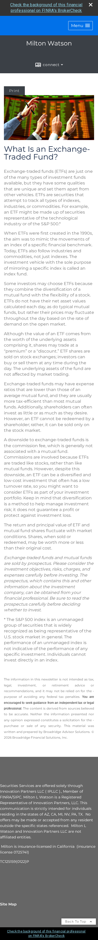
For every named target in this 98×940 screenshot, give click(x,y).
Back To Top (76, 921)
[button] (80, 25)
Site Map (8, 904)
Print (14, 90)
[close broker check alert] (91, 5)
